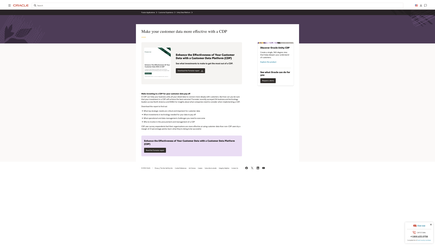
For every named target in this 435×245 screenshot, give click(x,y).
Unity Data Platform (183, 12)
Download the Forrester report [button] (188, 71)
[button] (9, 5)
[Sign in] (421, 5)
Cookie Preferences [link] (180, 168)
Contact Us (234, 168)
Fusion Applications (148, 12)
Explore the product (268, 62)
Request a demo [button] (268, 81)
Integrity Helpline (224, 168)
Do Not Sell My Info (167, 168)
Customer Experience (165, 12)
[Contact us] (425, 5)
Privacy (157, 168)
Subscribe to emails (211, 168)
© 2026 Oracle (145, 168)
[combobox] (217, 5)
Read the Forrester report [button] (155, 150)
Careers (200, 168)
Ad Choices (192, 168)
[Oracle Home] (21, 5)
